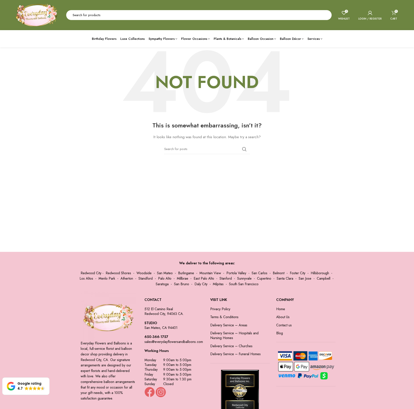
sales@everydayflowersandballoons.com (173, 341)
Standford (145, 278)
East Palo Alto (204, 278)
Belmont (278, 273)
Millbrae (182, 278)
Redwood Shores (118, 273)
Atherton (127, 278)
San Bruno (181, 284)
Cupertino (264, 278)
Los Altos (86, 278)
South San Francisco (244, 284)
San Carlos (259, 273)
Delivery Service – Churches (231, 346)
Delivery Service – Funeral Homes (235, 354)
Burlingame (186, 273)
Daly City (200, 284)
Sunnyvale (244, 278)
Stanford (226, 278)
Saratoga (162, 284)
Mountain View (210, 273)
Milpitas (218, 284)
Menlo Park (107, 278)
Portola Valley (236, 273)
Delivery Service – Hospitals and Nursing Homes (234, 335)
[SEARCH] (325, 15)
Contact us (284, 325)
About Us (283, 317)
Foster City (297, 273)
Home (280, 309)
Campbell (323, 278)
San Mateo (165, 273)
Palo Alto (164, 278)
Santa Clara (285, 278)
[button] (26, 386)
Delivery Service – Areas (228, 325)
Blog (279, 333)
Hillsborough (320, 273)
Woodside (144, 273)
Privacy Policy (220, 309)
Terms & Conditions (224, 317)
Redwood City (91, 273)
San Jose (305, 278)
